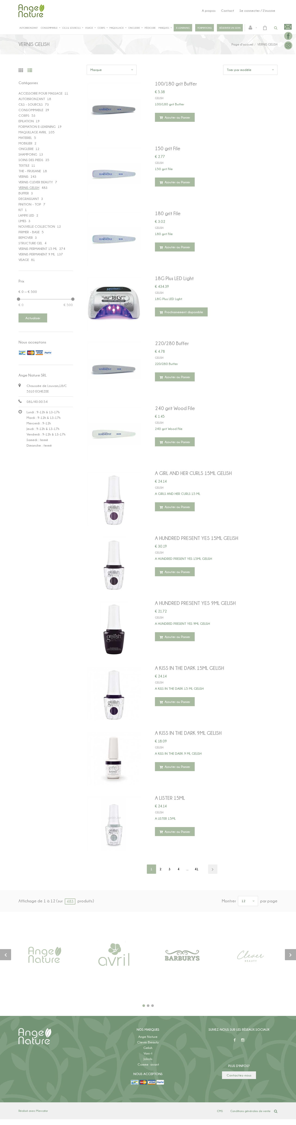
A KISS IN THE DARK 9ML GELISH (188, 733)
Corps (101, 27)
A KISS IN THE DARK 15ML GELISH (189, 668)
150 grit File (167, 148)
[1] (143, 1005)
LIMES (22, 221)
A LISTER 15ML (170, 797)
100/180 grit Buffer (176, 83)
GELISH (159, 98)
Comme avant (148, 1064)
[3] (152, 1005)
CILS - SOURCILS (30, 104)
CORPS (23, 115)
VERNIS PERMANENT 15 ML (37, 248)
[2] (148, 1005)
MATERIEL (25, 137)
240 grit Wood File (175, 408)
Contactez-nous (239, 1075)
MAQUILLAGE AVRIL (32, 132)
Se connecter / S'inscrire (257, 10)
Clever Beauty (148, 1042)
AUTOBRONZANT (31, 99)
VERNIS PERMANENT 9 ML (36, 254)
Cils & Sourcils (71, 27)
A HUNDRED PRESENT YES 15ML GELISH (196, 538)
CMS (220, 1111)
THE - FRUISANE (29, 171)
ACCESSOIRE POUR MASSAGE (40, 93)
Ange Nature (147, 1036)
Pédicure (150, 27)
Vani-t (148, 1053)
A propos (209, 10)
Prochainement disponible (183, 312)
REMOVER (25, 237)
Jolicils (148, 1059)
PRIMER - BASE (29, 232)
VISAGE (23, 259)
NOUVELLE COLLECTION (36, 226)
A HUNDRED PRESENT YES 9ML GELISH (195, 603)
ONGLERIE (26, 148)
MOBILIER (25, 143)
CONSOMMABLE (30, 110)
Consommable (49, 27)
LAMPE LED (26, 215)
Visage (89, 27)
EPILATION (26, 121)
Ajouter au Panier (177, 117)
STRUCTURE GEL (30, 243)
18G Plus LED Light (174, 278)
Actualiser (32, 318)
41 (196, 869)
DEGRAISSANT (28, 198)
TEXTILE (23, 165)
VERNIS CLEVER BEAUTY (35, 182)
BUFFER (23, 193)
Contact (227, 10)
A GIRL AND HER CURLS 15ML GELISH (193, 473)
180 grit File (168, 213)
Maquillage (117, 27)
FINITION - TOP (29, 204)
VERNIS (23, 176)
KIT (20, 210)
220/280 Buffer (172, 343)
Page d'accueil (242, 44)
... (187, 869)
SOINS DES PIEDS (30, 160)
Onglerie (134, 27)
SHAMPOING (27, 154)
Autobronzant (28, 27)
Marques (164, 27)
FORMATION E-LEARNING (37, 126)
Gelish (147, 1047)
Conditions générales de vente (250, 1111)
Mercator (42, 1110)
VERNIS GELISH (28, 187)
